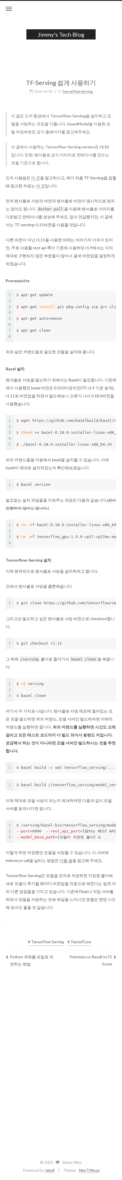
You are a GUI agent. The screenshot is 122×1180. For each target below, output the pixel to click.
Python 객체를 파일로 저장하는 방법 (31, 960)
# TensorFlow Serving (46, 942)
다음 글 (66, 860)
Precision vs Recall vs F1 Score (91, 960)
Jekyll (49, 1170)
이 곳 (35, 177)
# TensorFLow (79, 942)
